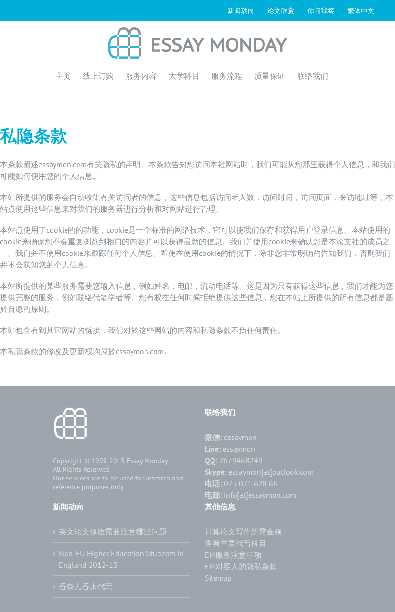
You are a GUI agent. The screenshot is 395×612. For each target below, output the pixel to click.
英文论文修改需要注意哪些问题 (113, 531)
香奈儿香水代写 (86, 586)
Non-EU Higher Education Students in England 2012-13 (121, 559)
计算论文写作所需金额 (243, 531)
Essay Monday (147, 460)
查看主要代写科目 (235, 543)
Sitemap (218, 578)
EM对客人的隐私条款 (241, 566)
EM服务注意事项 (233, 554)
